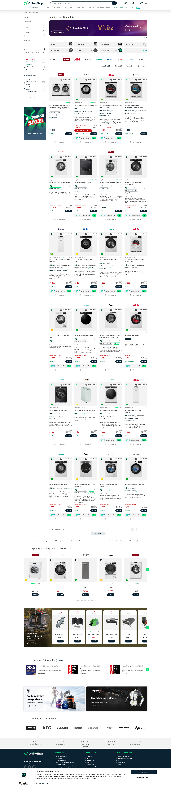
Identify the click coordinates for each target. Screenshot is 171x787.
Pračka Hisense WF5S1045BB (82, 182)
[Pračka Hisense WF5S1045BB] (86, 166)
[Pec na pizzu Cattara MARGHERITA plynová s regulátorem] (128, 622)
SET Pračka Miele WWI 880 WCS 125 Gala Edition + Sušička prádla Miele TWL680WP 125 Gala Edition (59, 107)
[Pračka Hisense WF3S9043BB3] (61, 394)
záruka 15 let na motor (130, 490)
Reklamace (59, 759)
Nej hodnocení (141, 66)
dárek (112, 110)
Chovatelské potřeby (103, 8)
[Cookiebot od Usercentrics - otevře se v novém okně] (23, 783)
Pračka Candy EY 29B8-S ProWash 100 (85, 105)
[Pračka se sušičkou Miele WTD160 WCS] (111, 166)
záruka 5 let (128, 113)
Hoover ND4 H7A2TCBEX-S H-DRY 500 (111, 587)
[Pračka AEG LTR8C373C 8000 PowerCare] (136, 394)
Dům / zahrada (58, 8)
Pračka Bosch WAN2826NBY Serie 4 (59, 182)
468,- (138, 215)
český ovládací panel (55, 112)
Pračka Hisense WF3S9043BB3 (58, 410)
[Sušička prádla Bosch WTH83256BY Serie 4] (61, 319)
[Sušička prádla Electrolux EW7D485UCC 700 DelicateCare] (136, 89)
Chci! (94, 138)
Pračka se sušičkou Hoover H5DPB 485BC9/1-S (84, 485)
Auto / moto (69, 8)
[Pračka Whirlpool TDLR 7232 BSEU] (86, 394)
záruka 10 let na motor (105, 113)
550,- (113, 440)
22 (143, 529)
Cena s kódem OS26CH (54, 281)
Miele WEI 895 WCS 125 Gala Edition (136, 587)
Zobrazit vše (63, 548)
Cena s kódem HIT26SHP (105, 128)
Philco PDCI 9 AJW (60, 586)
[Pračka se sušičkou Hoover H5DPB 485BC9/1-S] (86, 468)
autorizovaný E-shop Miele (56, 115)
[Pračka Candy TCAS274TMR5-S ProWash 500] (85, 569)
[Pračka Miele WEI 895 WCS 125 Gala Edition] (136, 569)
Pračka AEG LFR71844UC (132, 336)
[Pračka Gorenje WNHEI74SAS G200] (136, 468)
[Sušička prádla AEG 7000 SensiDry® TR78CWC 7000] (136, 244)
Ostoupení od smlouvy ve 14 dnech (65, 762)
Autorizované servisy (61, 760)
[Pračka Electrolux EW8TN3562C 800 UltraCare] (61, 244)
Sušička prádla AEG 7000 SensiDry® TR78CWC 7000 (135, 261)
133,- (113, 515)
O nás (88, 759)
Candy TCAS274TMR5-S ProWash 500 (85, 587)
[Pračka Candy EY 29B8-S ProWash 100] (86, 89)
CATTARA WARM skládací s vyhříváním (145, 635)
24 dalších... (98, 533)
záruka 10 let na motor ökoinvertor (58, 270)
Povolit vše (144, 772)
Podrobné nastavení (143, 777)
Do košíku (68, 134)
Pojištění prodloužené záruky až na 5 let (66, 766)
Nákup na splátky (60, 764)
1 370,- (63, 291)
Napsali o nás (90, 764)
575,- (63, 366)
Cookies (120, 760)
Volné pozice (90, 760)
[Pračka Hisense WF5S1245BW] (111, 394)
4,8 (93, 180)
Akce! (119, 764)
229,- (88, 515)
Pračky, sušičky (34, 12)
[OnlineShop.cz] (33, 3)
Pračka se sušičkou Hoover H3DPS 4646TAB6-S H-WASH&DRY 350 (109, 336)
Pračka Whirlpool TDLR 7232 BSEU (84, 410)
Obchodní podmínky (61, 757)
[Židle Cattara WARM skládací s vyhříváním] (145, 622)
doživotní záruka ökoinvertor (132, 418)
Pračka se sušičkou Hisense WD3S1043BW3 (133, 183)
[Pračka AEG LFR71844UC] (136, 319)
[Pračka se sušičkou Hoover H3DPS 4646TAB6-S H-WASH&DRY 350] (111, 319)
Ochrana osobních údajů (124, 757)
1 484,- (114, 215)
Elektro (48, 8)
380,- (138, 515)
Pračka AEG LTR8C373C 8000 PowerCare (133, 411)
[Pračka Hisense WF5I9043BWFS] (86, 319)
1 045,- (88, 215)
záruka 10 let (115, 186)
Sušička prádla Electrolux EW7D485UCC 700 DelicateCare (134, 106)
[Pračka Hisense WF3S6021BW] (61, 468)
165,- (88, 138)
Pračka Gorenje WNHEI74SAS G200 (135, 485)
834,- (113, 138)
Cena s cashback (80, 130)
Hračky (91, 8)
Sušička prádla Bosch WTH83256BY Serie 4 (59, 336)
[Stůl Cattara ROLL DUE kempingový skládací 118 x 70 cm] (111, 622)
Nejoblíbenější (105, 66)
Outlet (115, 8)
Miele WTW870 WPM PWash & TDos (35, 586)
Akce (131, 8)
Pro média (89, 762)
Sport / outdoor (81, 8)
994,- (88, 366)
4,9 (142, 103)
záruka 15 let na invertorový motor (83, 111)
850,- (138, 440)
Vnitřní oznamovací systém (125, 759)
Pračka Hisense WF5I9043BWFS (83, 336)
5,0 (68, 103)
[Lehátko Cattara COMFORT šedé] (60, 622)
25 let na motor (104, 188)
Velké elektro (27, 12)
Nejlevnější (118, 66)
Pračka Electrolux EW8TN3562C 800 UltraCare (59, 261)
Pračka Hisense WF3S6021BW (58, 485)
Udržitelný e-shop (91, 766)
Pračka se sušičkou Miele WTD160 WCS (110, 182)
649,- (88, 291)
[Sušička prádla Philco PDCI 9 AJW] (60, 569)
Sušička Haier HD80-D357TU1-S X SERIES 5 (84, 261)
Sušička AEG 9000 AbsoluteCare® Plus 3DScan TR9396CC (110, 106)
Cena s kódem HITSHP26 (80, 125)
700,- (138, 291)
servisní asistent (54, 117)
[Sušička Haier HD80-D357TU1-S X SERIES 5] (86, 244)
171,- (63, 515)
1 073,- (114, 291)
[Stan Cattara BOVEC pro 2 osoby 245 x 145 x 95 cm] (94, 622)
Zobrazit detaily (40, 783)
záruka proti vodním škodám (107, 191)
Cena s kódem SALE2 (79, 430)
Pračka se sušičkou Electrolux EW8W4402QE (108, 485)
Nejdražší (129, 66)
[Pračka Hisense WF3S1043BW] (111, 244)
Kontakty (89, 757)
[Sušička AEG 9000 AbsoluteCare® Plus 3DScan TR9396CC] (111, 89)
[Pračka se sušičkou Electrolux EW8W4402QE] (111, 468)
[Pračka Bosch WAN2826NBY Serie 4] (61, 166)
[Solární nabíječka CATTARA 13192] (77, 622)
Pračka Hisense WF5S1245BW (108, 410)
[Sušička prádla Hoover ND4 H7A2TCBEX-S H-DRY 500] (111, 569)
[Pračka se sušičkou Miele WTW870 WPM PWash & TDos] (35, 569)
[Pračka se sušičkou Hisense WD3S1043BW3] (136, 166)
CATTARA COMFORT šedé (60, 635)
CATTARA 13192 (77, 634)
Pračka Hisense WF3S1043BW (108, 260)
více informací (41, 674)
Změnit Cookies (122, 762)
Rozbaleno (123, 8)
